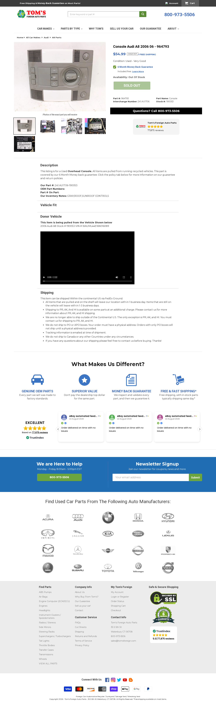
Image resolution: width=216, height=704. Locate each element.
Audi (46, 37)
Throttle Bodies (47, 645)
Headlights (44, 610)
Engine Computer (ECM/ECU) (54, 601)
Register (124, 596)
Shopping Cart (118, 606)
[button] (156, 127)
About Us (79, 592)
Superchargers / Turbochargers (55, 636)
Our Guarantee (82, 601)
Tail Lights (44, 640)
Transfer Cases (46, 650)
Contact (79, 610)
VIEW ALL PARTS (48, 663)
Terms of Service (83, 640)
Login (114, 596)
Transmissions (46, 654)
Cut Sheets (80, 627)
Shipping (79, 631)
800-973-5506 (179, 14)
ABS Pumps (45, 592)
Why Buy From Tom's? (86, 596)
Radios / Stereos (47, 622)
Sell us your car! (83, 606)
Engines (43, 606)
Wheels (43, 659)
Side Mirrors (45, 627)
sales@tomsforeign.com (123, 640)
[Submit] (142, 14)
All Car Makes (33, 37)
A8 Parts (56, 37)
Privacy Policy (82, 645)
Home (20, 37)
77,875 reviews (40, 432)
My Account (117, 592)
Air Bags (43, 596)
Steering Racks (47, 631)
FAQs (78, 622)
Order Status (117, 601)
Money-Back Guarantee (50, 3)
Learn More (138, 71)
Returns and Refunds (86, 636)
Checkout (116, 610)
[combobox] (107, 14)
